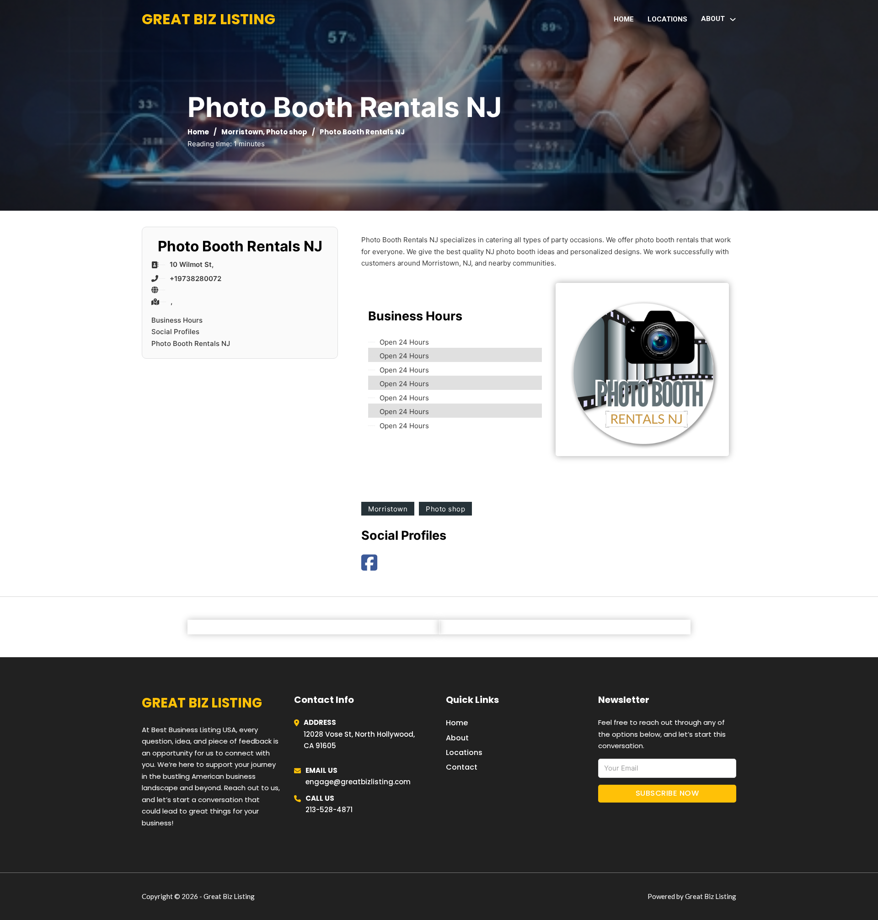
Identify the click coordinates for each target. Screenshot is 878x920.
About (457, 738)
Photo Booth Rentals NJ (190, 343)
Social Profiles (175, 331)
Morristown (242, 132)
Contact (461, 767)
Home (624, 19)
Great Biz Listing (208, 19)
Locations (667, 19)
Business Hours (177, 320)
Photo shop (286, 132)
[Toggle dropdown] (732, 19)
